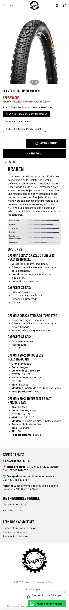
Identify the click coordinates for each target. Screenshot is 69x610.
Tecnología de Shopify (44, 582)
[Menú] (4, 5)
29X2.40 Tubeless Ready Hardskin (24, 128)
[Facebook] (28, 597)
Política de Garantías (15, 532)
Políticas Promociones (15, 536)
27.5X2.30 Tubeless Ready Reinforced (26, 113)
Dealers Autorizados (14, 504)
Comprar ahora (34, 153)
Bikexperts (27, 582)
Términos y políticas (35, 589)
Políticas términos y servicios (19, 527)
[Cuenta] (57, 5)
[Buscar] (12, 5)
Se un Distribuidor (13, 510)
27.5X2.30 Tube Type (17, 121)
